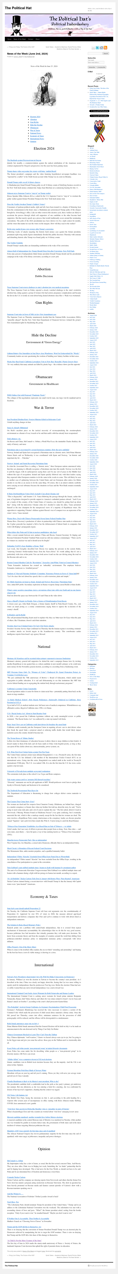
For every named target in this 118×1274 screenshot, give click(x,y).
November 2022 (94, 408)
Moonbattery (93, 243)
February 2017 (94, 551)
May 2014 (92, 619)
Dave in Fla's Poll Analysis (97, 193)
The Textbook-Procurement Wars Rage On (22, 790)
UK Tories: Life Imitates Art (17, 1095)
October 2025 (93, 336)
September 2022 (94, 412)
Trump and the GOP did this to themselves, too (24, 1226)
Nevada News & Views (96, 249)
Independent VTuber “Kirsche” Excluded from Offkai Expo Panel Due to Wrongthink (38, 856)
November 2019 (94, 482)
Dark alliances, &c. (14, 438)
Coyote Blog (93, 183)
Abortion (33, 119)
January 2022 (93, 429)
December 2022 (94, 406)
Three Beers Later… (95, 295)
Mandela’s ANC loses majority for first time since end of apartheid (31, 1131)
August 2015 (93, 588)
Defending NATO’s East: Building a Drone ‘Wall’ (25, 546)
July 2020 (92, 466)
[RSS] (105, 49)
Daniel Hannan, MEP (95, 191)
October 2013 (93, 633)
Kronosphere (93, 226)
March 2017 (93, 548)
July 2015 (92, 590)
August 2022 (93, 414)
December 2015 (94, 579)
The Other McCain (95, 288)
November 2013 (94, 631)
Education (92, 666)
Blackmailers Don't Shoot (97, 167)
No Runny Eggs (94, 251)
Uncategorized (93, 683)
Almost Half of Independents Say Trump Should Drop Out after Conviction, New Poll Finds (40, 251)
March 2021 (93, 449)
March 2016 (93, 573)
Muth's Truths (93, 245)
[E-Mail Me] (93, 49)
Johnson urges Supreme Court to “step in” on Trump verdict (29, 193)
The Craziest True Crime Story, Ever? (20, 801)
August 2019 (93, 489)
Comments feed (94, 695)
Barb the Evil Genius (95, 160)
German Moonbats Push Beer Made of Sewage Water (26, 1070)
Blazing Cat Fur (94, 169)
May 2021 (92, 445)
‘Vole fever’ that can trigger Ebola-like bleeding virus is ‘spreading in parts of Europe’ (38, 1109)
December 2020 (94, 456)
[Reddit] (101, 49)
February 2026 (94, 328)
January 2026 (93, 330)
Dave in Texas (93, 195)
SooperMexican (94, 270)
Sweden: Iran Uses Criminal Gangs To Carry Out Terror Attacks (30, 626)
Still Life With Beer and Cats (97, 272)
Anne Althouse (94, 154)
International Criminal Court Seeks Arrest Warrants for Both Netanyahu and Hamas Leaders (40, 993)
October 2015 (93, 584)
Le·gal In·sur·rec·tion (95, 233)
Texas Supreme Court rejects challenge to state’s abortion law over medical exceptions (38, 287)
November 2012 (94, 656)
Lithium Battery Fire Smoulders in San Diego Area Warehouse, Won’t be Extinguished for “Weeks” (43, 353)
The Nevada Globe (95, 286)
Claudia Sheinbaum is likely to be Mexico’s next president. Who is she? (33, 1081)
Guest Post (93, 670)
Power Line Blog (94, 262)
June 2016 (92, 567)
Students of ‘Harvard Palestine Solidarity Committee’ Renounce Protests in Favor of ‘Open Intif (42, 573)
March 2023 (93, 400)
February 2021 (94, 451)
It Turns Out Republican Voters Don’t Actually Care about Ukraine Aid (33, 493)
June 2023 (92, 394)
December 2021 (94, 431)
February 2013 (94, 650)
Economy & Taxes (37, 136)
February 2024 (94, 377)
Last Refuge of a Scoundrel (97, 231)
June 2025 (92, 344)
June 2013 (92, 641)
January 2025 (93, 354)
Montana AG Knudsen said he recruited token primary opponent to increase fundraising (39, 658)
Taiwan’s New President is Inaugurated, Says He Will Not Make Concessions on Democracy (41, 976)
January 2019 (93, 503)
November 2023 (94, 383)
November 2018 (94, 507)
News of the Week (20, 39)
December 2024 (94, 356)
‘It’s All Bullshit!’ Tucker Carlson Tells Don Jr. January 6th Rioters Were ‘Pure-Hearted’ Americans (43, 878)
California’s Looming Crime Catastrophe (22, 688)
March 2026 (93, 325)
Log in (91, 691)
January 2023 (93, 404)
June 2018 (92, 517)
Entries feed (93, 693)
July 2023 (92, 392)
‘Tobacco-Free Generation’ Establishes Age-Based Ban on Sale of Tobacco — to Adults (39, 826)
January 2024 (93, 379)
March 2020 (93, 474)
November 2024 (94, 359)
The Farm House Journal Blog (98, 282)
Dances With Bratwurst (96, 189)
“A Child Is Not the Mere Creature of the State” (24, 1240)
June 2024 (92, 369)
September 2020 (94, 462)
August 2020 (93, 464)
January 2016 (93, 577)
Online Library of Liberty (96, 255)
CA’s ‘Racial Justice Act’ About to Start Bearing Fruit (26, 713)
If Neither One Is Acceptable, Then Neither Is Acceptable (28, 1218)
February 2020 (94, 476)
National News (35, 133)
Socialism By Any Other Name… (99, 107)
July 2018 (92, 515)
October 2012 (93, 658)
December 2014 (94, 604)
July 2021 (92, 441)
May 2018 (92, 520)
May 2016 (92, 569)
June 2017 (92, 542)
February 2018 (94, 526)
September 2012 (94, 660)
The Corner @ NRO (95, 278)
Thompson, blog (94, 292)
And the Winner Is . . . (15, 1193)
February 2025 (94, 352)
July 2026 (92, 317)
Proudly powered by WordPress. (99, 1266)
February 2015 (94, 600)
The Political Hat (18, 7)
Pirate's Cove (93, 257)
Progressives (93, 678)
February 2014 (94, 625)
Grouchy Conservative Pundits (98, 208)
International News (37, 138)
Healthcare (92, 674)
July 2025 (92, 342)
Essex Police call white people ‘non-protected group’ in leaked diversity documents (37, 1048)
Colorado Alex (94, 179)
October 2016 (93, 559)
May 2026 (92, 321)
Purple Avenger (94, 264)
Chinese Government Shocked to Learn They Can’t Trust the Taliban (32, 1034)
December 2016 (94, 555)
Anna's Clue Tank (94, 152)
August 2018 (93, 513)
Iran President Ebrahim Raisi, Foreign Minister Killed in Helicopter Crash (34, 419)
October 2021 (93, 435)
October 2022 (93, 410)
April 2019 (93, 497)
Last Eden (92, 228)
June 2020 (92, 468)
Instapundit (93, 214)
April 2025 (93, 348)
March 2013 (93, 648)
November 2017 (94, 532)
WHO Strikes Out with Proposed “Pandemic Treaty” (26, 395)
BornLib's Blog (94, 173)
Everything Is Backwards (96, 206)
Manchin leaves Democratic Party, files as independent (27, 840)
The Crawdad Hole (95, 280)
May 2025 (92, 346)
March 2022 (93, 425)
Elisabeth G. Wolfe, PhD (96, 200)
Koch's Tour (93, 224)
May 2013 (92, 643)
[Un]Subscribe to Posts (96, 699)
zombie (92, 309)
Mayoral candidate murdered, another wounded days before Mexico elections (35, 1117)
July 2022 (92, 416)
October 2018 (93, 509)
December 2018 (94, 505)
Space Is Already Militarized (17, 427)
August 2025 (93, 340)
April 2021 (93, 447)
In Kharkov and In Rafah (16, 615)
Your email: (91, 60)
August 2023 (93, 389)
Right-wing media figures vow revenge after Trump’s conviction (30, 229)
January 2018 (93, 528)
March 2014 (93, 623)
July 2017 (92, 540)
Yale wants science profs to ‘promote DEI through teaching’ (29, 779)
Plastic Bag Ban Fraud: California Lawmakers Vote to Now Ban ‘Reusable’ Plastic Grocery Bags (42, 361)
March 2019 (93, 499)
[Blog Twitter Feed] (97, 49)
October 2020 (93, 460)
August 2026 (93, 315)
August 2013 (93, 637)
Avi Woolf (92, 156)
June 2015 (92, 592)
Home (9, 39)
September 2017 (94, 536)
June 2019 (92, 493)
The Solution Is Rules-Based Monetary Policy (24, 925)
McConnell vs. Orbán (15, 1160)
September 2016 (94, 561)
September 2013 (94, 635)
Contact (30, 39)
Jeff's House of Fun (95, 218)
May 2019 (92, 495)
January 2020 (93, 478)
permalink (58, 1251)
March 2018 (93, 524)
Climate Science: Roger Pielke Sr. (99, 177)
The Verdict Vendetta (15, 243)
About (38, 39)
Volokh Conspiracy (95, 301)
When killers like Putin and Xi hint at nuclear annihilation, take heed (32, 532)
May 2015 (92, 594)
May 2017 (92, 544)
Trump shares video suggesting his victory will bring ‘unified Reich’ (31, 171)
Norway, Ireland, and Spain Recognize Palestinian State (27, 463)
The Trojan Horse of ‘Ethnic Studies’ (20, 738)
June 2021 (92, 443)
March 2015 (93, 598)
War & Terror (35, 130)
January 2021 (93, 453)
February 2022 (94, 427)
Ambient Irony (94, 150)
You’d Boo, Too (13, 1202)
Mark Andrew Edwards (96, 237)
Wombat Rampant (94, 303)
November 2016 (94, 557)
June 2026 (92, 319)
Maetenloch (93, 235)
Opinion (33, 141)
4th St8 (92, 148)
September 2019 (94, 487)
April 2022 (93, 423)
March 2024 (93, 375)
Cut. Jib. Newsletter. (95, 187)
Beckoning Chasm (95, 162)
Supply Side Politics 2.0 (96, 276)
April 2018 (93, 522)
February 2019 (94, 501)
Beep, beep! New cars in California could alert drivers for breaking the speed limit (36, 724)
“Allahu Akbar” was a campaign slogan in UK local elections (29, 1059)
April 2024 (93, 373)
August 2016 (93, 563)
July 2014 (92, 614)
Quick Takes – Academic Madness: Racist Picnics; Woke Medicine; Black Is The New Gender (63, 48)
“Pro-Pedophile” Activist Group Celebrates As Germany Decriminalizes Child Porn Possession (41, 1007)
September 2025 (94, 338)
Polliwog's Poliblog (95, 259)
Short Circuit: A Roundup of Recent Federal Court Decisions (29, 848)
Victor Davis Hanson (95, 297)
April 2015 (93, 596)
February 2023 (94, 402)
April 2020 (93, 472)
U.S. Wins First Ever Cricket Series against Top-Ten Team (28, 752)
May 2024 (92, 371)
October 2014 (93, 608)
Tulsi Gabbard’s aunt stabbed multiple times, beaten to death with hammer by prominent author (41, 867)
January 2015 (93, 602)
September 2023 (94, 387)
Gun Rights (34, 122)
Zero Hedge (93, 307)
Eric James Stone (94, 204)
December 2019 (94, 480)
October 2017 (93, 534)
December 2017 (94, 530)
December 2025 (94, 332)
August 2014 (93, 612)
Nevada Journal (94, 247)
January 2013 (93, 652)
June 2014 (92, 617)
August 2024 (93, 365)
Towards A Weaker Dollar (97, 105)
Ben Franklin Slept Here (96, 164)
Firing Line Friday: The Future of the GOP (20, 47)
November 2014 (94, 606)
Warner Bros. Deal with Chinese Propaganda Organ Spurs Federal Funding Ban (36, 518)
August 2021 (93, 439)
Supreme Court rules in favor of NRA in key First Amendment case (31, 314)
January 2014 (93, 627)
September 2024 (94, 363)
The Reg (92, 290)
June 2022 (92, 418)
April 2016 (93, 571)
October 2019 (93, 484)
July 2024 (92, 367)
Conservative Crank (95, 181)
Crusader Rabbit (94, 185)
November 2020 (94, 458)
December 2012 (94, 654)
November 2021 (94, 433)
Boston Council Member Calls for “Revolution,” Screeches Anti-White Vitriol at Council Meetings (43, 562)
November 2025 (94, 334)
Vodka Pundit (93, 299)
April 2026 (93, 323)
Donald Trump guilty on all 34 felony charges (23, 182)
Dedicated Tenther (94, 198)
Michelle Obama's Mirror (96, 239)
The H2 (92, 284)
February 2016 (94, 575)
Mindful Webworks (95, 241)
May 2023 (92, 396)
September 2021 (94, 437)
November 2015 (94, 581)
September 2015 (94, 586)
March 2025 (93, 350)
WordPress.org (94, 697)
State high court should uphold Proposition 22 (23, 908)
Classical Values (94, 175)
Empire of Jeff (93, 202)
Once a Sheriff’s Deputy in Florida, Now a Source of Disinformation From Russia (36, 601)
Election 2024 (35, 116)
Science (92, 681)
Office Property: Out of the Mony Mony (21, 947)
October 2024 (93, 361)
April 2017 (93, 546)
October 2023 (93, 385)
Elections (92, 668)
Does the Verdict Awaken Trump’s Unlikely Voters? (26, 204)
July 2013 (92, 639)
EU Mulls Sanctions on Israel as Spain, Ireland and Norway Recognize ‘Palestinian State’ (39, 582)
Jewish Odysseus (94, 220)
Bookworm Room (95, 171)
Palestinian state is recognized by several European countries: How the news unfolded (38, 449)
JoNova (92, 222)
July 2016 (92, 565)
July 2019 (92, 491)
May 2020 (92, 470)
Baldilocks (92, 158)
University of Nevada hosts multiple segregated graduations (28, 771)
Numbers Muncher (95, 253)
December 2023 (94, 381)
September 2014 (94, 610)
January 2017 (93, 553)
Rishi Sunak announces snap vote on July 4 (23, 1023)
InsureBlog (93, 216)
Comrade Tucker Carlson (16, 1177)
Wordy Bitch (93, 305)
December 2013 (94, 629)
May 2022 (92, 420)
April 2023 (93, 398)
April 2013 (93, 645)
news (43, 1251)
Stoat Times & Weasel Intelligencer (99, 274)
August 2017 (93, 538)
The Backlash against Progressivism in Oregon (24, 160)
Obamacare (34, 127)
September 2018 (94, 511)
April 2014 (93, 621)
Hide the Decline (36, 125)
